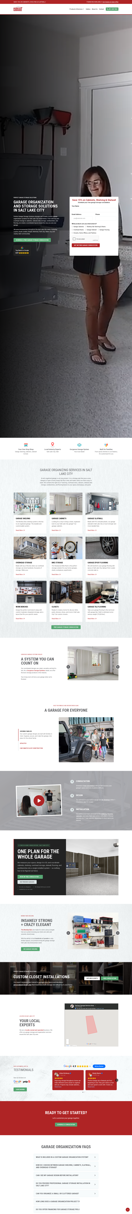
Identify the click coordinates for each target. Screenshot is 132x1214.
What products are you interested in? (84, 224)
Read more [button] (58, 1087)
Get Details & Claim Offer (110, 2)
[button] (77, 9)
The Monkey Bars (27, 930)
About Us (95, 9)
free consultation (89, 786)
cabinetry (79, 816)
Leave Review (20, 1089)
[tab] (36, 735)
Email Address (76, 214)
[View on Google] (56, 1074)
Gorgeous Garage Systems (36, 670)
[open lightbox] (39, 800)
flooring (110, 814)
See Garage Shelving (30, 949)
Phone (97, 214)
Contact (101, 9)
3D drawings (106, 800)
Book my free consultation (30, 877)
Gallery (88, 9)
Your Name (75, 206)
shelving (104, 814)
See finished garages (27, 882)
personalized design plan (23, 985)
